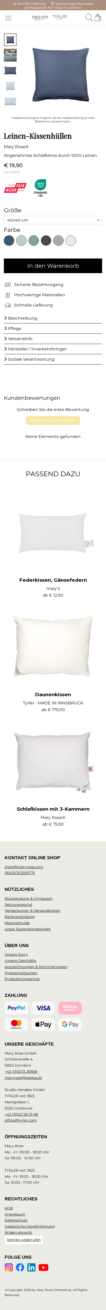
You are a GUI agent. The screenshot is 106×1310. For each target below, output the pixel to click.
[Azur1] (9, 240)
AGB (9, 1208)
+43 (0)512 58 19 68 (21, 1114)
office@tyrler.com (21, 1120)
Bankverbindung (20, 916)
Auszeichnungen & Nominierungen (36, 966)
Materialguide (17, 923)
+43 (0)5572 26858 (21, 1071)
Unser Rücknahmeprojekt (28, 929)
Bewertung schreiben (53, 420)
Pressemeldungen (21, 973)
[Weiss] (71, 240)
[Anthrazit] (46, 240)
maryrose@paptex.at (23, 1077)
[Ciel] (21, 240)
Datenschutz (16, 1220)
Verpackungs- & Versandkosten (32, 910)
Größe (12, 210)
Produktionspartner (22, 979)
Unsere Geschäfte (20, 960)
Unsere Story (16, 954)
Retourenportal (18, 904)
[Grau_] (58, 240)
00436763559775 (20, 873)
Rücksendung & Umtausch (28, 898)
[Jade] (34, 240)
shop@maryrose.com (24, 867)
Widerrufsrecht (18, 1232)
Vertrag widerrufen (24, 1239)
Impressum (15, 1214)
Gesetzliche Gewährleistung (30, 1226)
